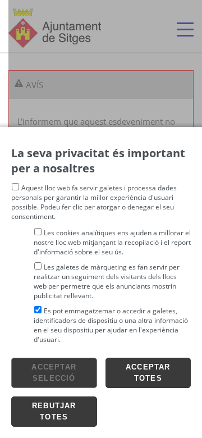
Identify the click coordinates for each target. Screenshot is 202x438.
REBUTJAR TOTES (54, 411)
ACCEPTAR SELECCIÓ (53, 372)
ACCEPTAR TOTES (148, 372)
